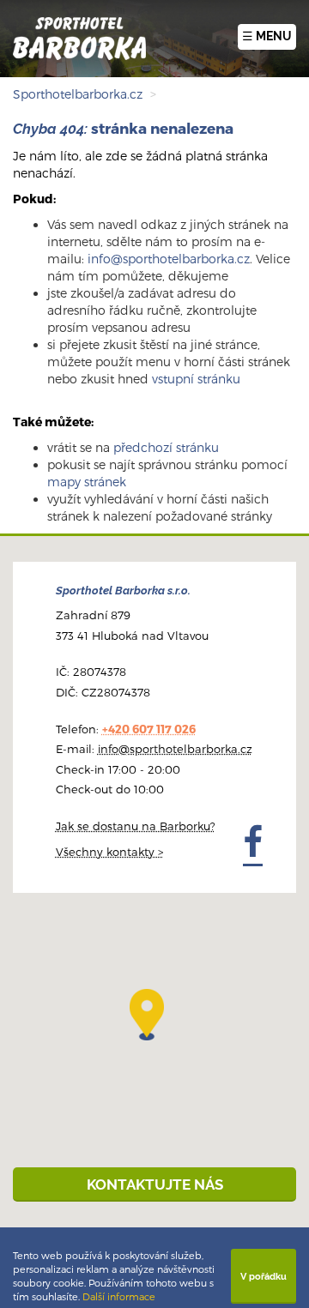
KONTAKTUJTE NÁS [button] (155, 1184)
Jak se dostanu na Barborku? (135, 826)
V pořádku (263, 1276)
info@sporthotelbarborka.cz (169, 258)
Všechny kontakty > (109, 852)
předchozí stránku (166, 447)
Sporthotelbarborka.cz (77, 94)
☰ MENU (267, 36)
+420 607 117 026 (149, 729)
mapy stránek (86, 481)
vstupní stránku (196, 378)
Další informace (118, 1296)
